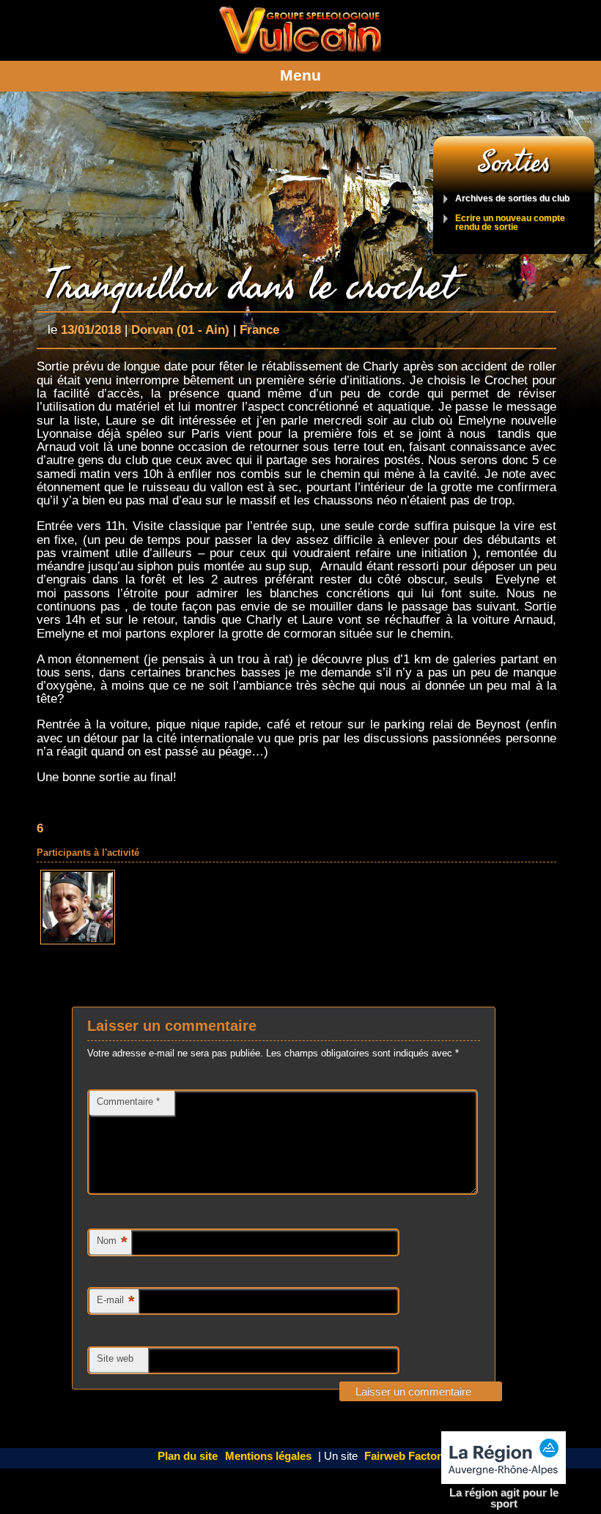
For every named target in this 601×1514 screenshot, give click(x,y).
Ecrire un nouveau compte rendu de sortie (510, 223)
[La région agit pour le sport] (503, 1458)
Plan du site (188, 1456)
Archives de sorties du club (512, 199)
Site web (115, 1358)
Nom (112, 1242)
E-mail (116, 1301)
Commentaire (128, 1101)
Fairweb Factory (405, 1456)
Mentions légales (268, 1456)
